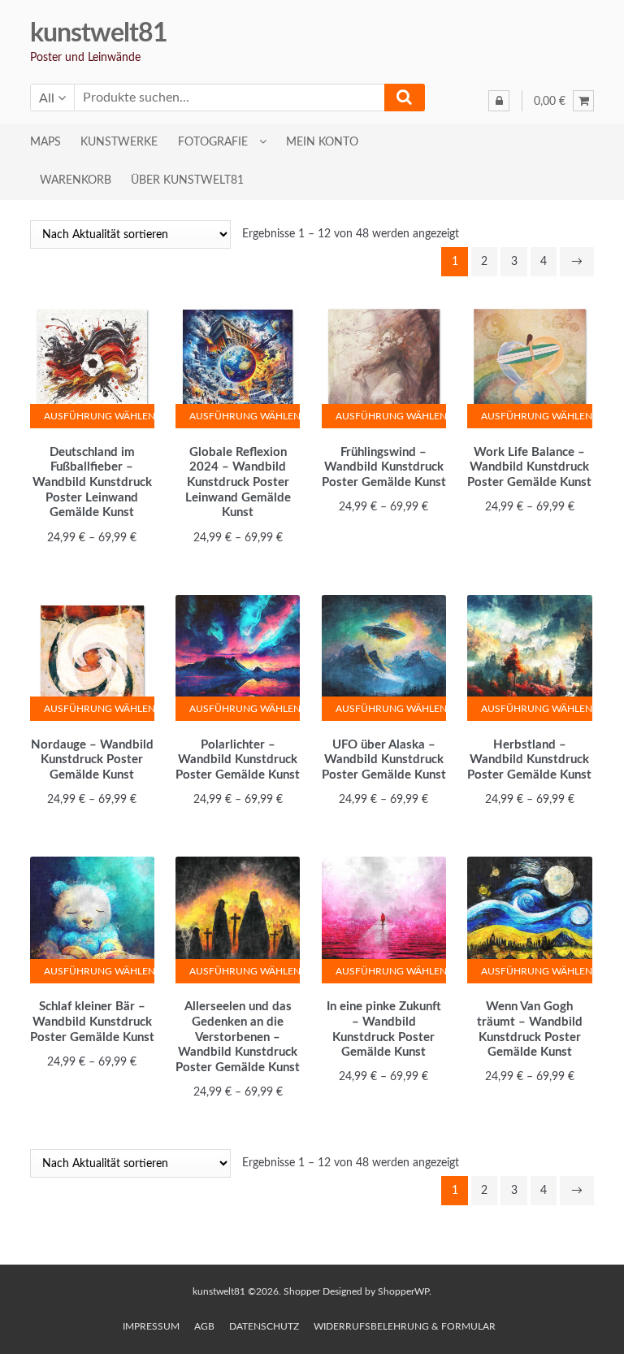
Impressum (151, 1326)
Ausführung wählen (99, 416)
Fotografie (213, 142)
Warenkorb (75, 180)
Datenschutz (264, 1326)
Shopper (302, 1291)
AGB (204, 1326)
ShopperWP (403, 1291)
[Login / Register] (498, 100)
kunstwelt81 (98, 33)
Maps (45, 142)
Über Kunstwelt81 (187, 180)
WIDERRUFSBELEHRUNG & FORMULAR (405, 1326)
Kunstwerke (119, 142)
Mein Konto (322, 142)
